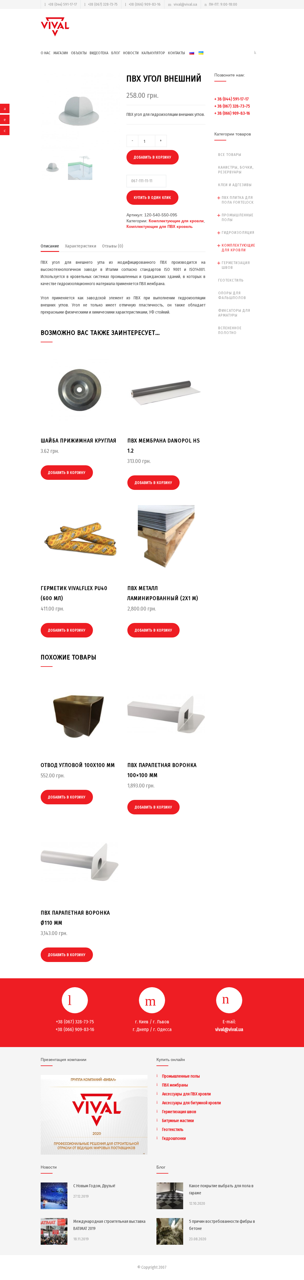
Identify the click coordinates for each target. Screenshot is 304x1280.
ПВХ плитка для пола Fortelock (238, 199)
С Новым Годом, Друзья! (94, 1185)
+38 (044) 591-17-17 (62, 4)
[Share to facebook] (5, 108)
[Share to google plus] (5, 130)
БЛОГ (115, 53)
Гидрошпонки (174, 1138)
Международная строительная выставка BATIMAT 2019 (109, 1225)
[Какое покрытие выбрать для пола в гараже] (169, 1195)
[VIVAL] (55, 27)
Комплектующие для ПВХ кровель (159, 226)
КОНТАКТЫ (176, 53)
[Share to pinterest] (5, 119)
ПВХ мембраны (175, 1085)
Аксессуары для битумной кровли (191, 1102)
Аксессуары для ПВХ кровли (186, 1094)
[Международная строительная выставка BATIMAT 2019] (54, 1231)
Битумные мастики (178, 1120)
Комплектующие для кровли (176, 221)
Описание (50, 246)
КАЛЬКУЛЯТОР (153, 53)
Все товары (229, 154)
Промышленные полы (238, 217)
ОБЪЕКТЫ (79, 53)
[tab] (50, 247)
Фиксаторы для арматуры (234, 312)
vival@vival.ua (185, 4)
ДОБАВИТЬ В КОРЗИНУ (152, 157)
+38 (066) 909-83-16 (145, 4)
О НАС (45, 53)
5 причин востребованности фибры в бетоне (222, 1225)
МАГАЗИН (60, 53)
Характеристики (80, 246)
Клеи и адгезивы (235, 185)
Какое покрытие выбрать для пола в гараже (221, 1189)
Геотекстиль (231, 280)
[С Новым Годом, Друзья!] (54, 1195)
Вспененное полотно (230, 330)
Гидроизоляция (238, 232)
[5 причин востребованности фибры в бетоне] (169, 1231)
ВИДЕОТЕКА (99, 53)
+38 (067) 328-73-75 (103, 4)
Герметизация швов (236, 265)
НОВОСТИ (131, 53)
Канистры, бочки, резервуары (236, 169)
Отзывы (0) (112, 246)
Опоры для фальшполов (232, 295)
